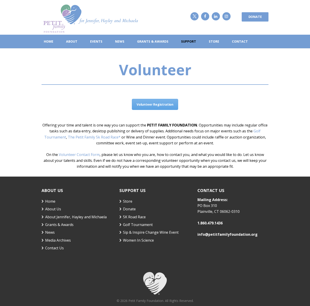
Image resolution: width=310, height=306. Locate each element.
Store (127, 201)
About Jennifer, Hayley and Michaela (76, 216)
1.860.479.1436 (210, 223)
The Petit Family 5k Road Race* (94, 137)
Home (50, 201)
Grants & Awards (59, 224)
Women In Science (138, 240)
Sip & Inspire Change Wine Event (151, 232)
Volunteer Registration (155, 104)
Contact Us (54, 247)
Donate (255, 17)
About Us (53, 208)
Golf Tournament (138, 224)
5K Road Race (134, 216)
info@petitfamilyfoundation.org (227, 234)
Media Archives (58, 240)
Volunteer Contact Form (79, 154)
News (50, 232)
